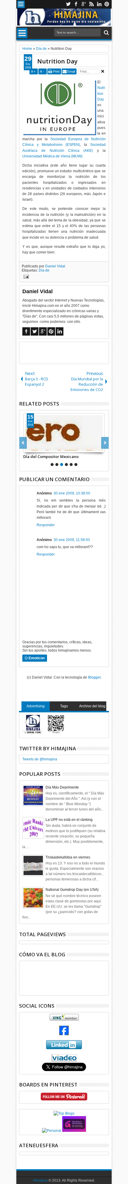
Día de (44, 270)
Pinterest (107, 4)
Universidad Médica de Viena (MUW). (52, 156)
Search (106, 32)
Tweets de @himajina (39, 759)
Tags (64, 706)
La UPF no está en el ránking (69, 820)
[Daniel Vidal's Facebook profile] (64, 1034)
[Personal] (51, 1131)
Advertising (35, 706)
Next (23, 443)
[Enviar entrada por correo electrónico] (25, 277)
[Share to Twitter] (35, 448)
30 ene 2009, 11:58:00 (72, 540)
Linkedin (99, 4)
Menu (21, 4)
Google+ (84, 4)
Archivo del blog (92, 706)
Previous (105, 443)
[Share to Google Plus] (41, 448)
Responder (46, 525)
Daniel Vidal (55, 266)
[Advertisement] (73, 352)
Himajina (40, 1180)
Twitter (68, 4)
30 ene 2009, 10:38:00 (72, 493)
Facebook (76, 4)
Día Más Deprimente (62, 787)
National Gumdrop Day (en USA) (72, 890)
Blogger (94, 677)
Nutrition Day (57, 61)
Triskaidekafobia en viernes (68, 857)
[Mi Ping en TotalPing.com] (74, 1131)
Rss (91, 4)
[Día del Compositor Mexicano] (64, 433)
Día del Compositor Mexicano (51, 456)
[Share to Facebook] (28, 448)
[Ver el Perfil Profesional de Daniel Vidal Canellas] (64, 1060)
